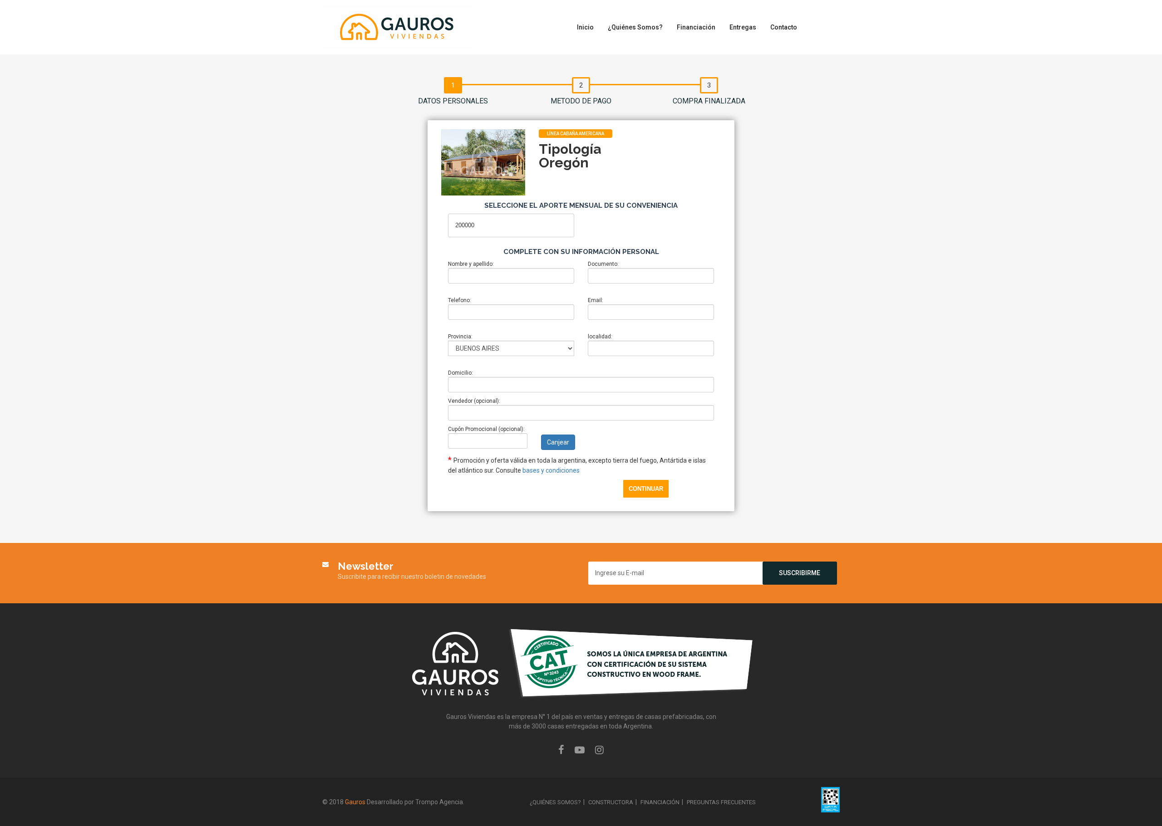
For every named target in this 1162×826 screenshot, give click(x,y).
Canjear (558, 442)
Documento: (603, 264)
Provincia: (460, 336)
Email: (595, 300)
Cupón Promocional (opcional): (486, 429)
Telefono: (459, 300)
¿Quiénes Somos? (635, 27)
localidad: (600, 336)
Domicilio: (460, 373)
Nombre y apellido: (471, 264)
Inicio (585, 27)
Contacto (783, 27)
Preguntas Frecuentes (721, 802)
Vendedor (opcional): (474, 401)
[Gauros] (397, 26)
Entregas (742, 27)
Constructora (610, 802)
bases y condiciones (551, 470)
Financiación (696, 27)
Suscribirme (799, 573)
